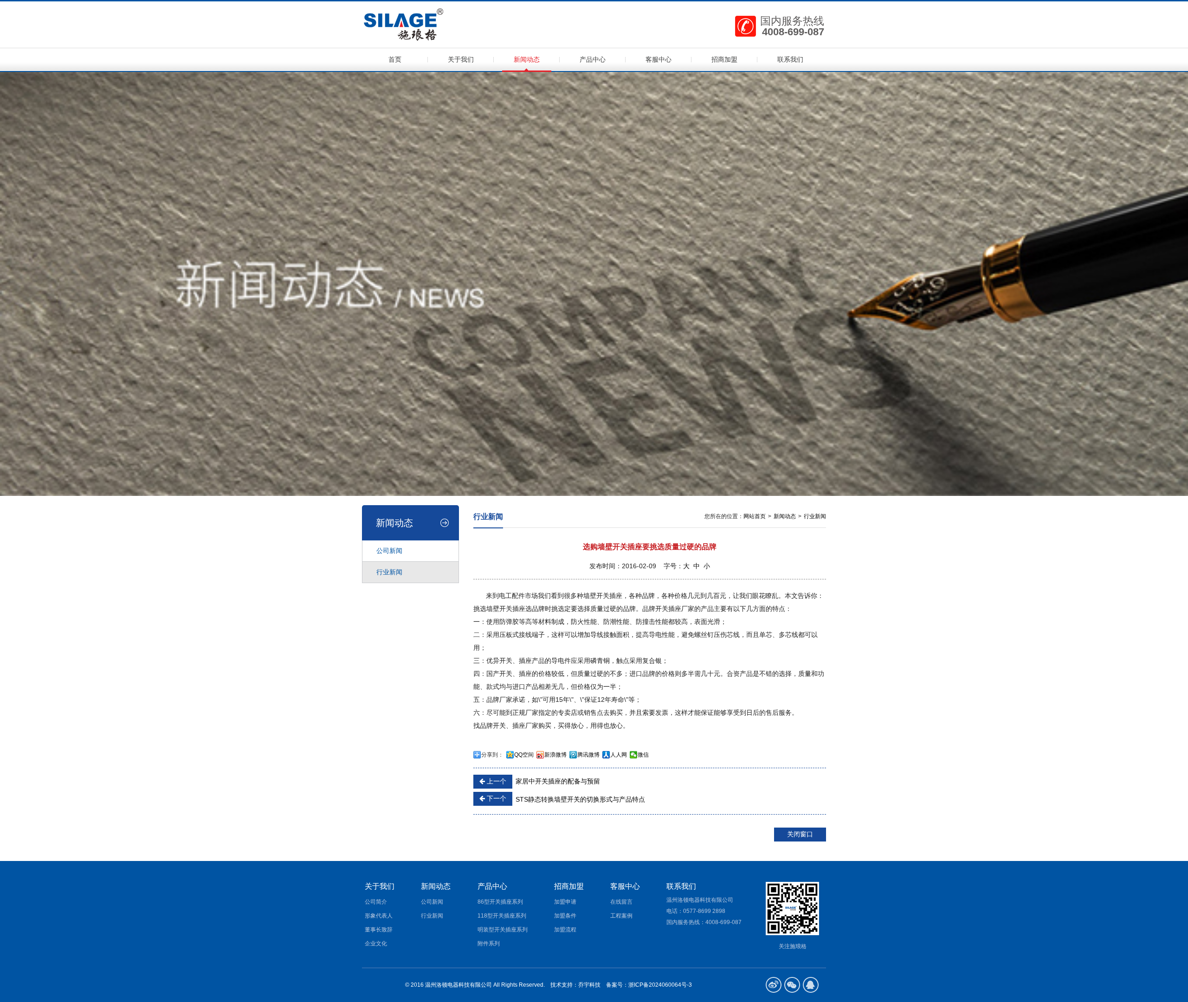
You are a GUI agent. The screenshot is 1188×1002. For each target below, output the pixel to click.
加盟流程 (565, 929)
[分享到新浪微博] (773, 985)
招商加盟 (724, 59)
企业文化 (376, 943)
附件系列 (489, 943)
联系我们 (790, 59)
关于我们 (461, 59)
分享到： (492, 755)
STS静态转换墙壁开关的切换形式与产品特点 (565, 799)
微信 (643, 755)
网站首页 (754, 516)
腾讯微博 (588, 755)
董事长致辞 (379, 929)
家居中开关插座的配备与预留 (542, 781)
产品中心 (593, 59)
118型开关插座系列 (502, 915)
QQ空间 (524, 755)
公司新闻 (389, 550)
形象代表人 (379, 915)
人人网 (618, 755)
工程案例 (621, 915)
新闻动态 (527, 59)
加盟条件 (565, 915)
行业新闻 (389, 572)
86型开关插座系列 (500, 902)
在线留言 (621, 902)
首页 (394, 59)
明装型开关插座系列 (503, 929)
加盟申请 (565, 902)
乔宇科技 (589, 985)
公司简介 (376, 902)
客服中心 (658, 59)
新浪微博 (555, 755)
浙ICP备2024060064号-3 (660, 985)
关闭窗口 (800, 834)
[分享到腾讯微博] (792, 985)
